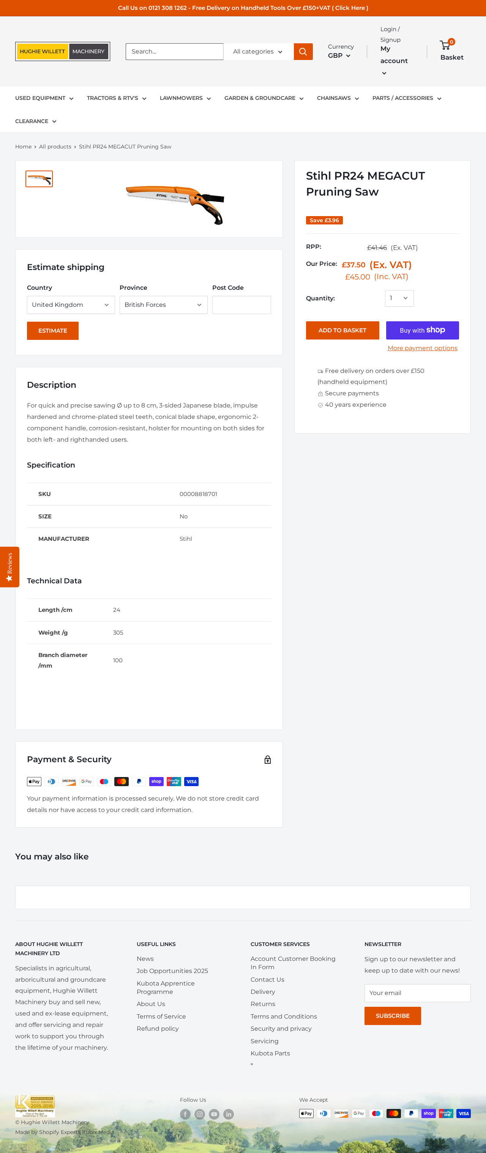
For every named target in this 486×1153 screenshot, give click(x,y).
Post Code (228, 287)
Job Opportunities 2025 (172, 971)
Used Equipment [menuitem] (40, 98)
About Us (151, 1004)
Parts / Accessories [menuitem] (402, 98)
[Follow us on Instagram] (199, 1114)
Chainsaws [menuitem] (334, 98)
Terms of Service (161, 1016)
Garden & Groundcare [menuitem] (259, 98)
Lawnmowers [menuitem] (181, 98)
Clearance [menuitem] (31, 121)
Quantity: (320, 298)
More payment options (423, 347)
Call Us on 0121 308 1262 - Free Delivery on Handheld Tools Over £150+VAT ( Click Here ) (243, 7)
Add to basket (342, 329)
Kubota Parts (270, 1053)
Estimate (52, 330)
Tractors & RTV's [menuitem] (112, 98)
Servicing (265, 1041)
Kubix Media (98, 1132)
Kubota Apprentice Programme (166, 987)
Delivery (263, 991)
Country (39, 287)
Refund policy (158, 1028)
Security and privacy (281, 1028)
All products (55, 146)
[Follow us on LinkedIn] (228, 1114)
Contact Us (267, 979)
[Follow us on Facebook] (185, 1114)
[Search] (303, 51)
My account (394, 55)
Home (23, 146)
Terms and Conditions (284, 1016)
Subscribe (393, 1015)
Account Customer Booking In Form (293, 963)
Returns (263, 1004)
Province (133, 287)
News (145, 958)
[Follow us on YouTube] (214, 1114)
